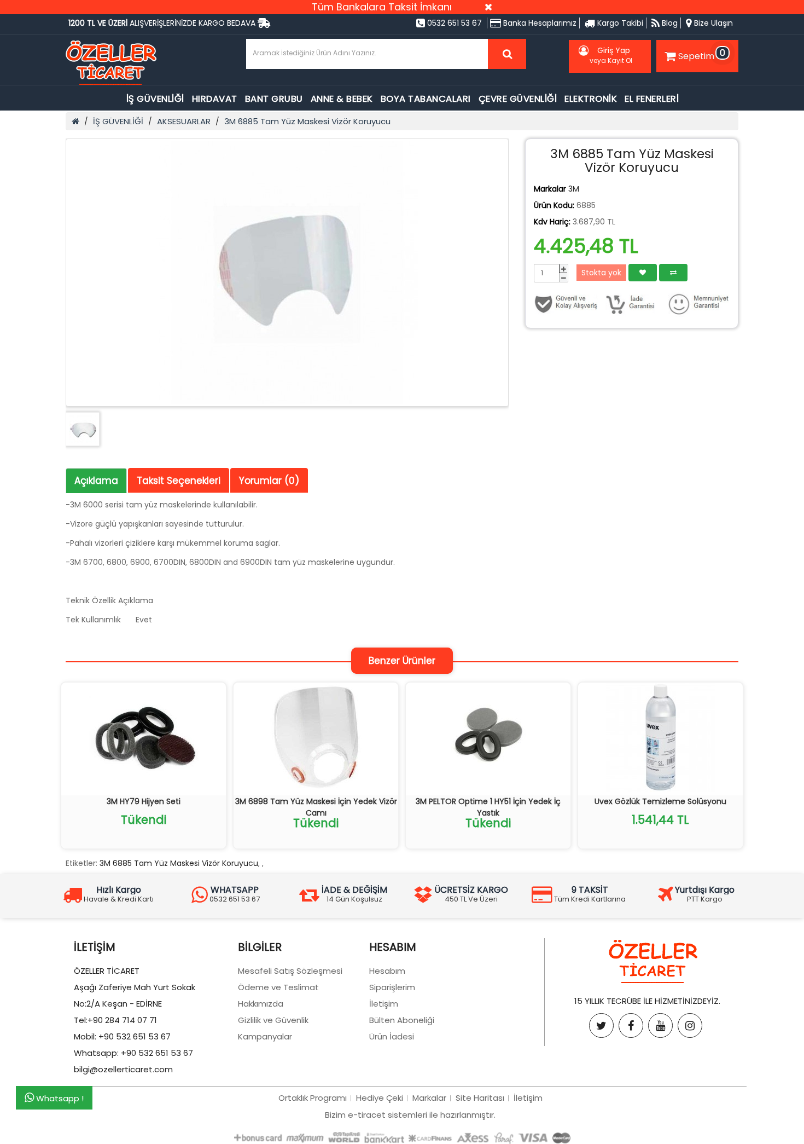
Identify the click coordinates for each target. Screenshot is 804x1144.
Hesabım (387, 971)
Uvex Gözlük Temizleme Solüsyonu (660, 801)
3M (573, 188)
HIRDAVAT (214, 99)
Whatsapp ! (59, 1098)
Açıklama (96, 480)
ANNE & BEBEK (342, 99)
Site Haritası (480, 1097)
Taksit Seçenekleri (178, 480)
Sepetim (701, 54)
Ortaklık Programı (312, 1097)
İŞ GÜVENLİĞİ (155, 99)
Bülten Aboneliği (401, 1020)
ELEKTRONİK (590, 99)
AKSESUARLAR (184, 121)
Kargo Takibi (619, 23)
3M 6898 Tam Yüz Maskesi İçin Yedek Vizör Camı (316, 807)
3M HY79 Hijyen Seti (143, 801)
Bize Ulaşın (712, 23)
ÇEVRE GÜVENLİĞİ (518, 99)
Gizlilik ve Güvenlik (273, 1020)
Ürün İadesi (391, 1036)
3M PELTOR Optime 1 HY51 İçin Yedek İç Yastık (488, 807)
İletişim (383, 1003)
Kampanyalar (265, 1036)
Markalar (429, 1097)
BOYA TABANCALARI (426, 99)
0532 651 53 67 (453, 23)
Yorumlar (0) (269, 480)
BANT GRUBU (274, 99)
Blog (669, 23)
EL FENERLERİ (652, 99)
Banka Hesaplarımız (538, 23)
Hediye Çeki (379, 1097)
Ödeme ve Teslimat (278, 987)
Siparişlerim (392, 987)
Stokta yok (601, 272)
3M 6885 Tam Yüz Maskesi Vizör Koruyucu (307, 121)
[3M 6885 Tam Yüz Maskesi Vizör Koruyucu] (287, 272)
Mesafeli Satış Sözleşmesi (290, 971)
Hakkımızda (260, 1003)
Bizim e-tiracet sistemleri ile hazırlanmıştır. (410, 1114)
